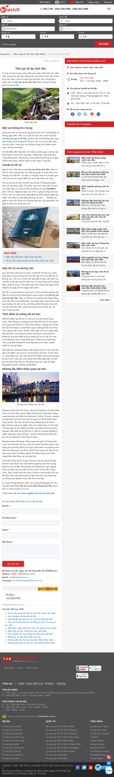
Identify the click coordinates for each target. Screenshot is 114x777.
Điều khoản (9, 668)
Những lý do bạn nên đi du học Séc (23, 637)
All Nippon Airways (98, 755)
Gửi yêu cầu (13, 564)
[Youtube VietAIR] (92, 114)
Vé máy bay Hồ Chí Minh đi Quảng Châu (63, 744)
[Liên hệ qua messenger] (109, 764)
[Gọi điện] (109, 758)
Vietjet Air (94, 737)
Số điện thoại (9, 518)
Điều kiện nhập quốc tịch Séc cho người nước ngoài (31, 628)
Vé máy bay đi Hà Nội (11, 726)
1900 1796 (16, 574)
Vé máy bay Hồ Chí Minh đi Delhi (60, 726)
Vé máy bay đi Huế (10, 744)
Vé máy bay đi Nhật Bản (56, 758)
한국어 (62, 2)
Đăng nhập (93, 2)
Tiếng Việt (79, 2)
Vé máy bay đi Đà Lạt (11, 751)
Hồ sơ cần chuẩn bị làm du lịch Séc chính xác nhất (29, 260)
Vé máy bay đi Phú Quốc (13, 748)
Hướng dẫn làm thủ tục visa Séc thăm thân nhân (29, 640)
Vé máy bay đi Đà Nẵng (12, 733)
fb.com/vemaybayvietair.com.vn (27, 580)
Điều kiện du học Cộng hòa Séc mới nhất (26, 631)
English (47, 2)
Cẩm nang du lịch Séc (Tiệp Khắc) (85, 152)
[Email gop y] (98, 114)
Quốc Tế (50, 721)
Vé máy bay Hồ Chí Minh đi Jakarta (61, 733)
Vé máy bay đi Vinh (10, 758)
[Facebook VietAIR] (72, 114)
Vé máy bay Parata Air (100, 733)
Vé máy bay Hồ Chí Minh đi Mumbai (61, 730)
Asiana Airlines (96, 758)
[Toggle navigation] (109, 9)
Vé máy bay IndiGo (98, 730)
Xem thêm (105, 300)
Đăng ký (108, 2)
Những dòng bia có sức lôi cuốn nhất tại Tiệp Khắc (30, 643)
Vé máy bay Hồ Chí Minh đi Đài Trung (62, 737)
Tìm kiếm (104, 44)
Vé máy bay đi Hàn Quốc (57, 755)
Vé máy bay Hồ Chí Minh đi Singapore (62, 748)
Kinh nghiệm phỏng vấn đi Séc (21, 616)
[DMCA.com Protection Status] (48, 589)
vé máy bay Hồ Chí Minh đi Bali (59, 741)
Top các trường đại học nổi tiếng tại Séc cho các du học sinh (95, 217)
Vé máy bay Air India (99, 726)
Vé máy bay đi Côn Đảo (12, 755)
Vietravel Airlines (97, 748)
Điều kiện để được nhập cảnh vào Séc (24, 257)
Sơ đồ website (32, 668)
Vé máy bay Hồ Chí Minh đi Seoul (60, 751)
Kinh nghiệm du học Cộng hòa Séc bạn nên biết (29, 634)
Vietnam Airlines (97, 741)
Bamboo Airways (97, 744)
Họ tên (6, 506)
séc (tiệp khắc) (13, 598)
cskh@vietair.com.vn (18, 577)
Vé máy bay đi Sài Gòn (12, 730)
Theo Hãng (96, 721)
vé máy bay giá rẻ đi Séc (14, 138)
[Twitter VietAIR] (79, 114)
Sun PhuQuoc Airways (100, 751)
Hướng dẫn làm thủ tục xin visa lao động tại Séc (29, 619)
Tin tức (20, 668)
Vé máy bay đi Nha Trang (13, 737)
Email (5, 530)
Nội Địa (6, 721)
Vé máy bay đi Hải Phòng (13, 741)
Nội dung (7, 542)
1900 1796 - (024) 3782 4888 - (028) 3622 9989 (65, 9)
